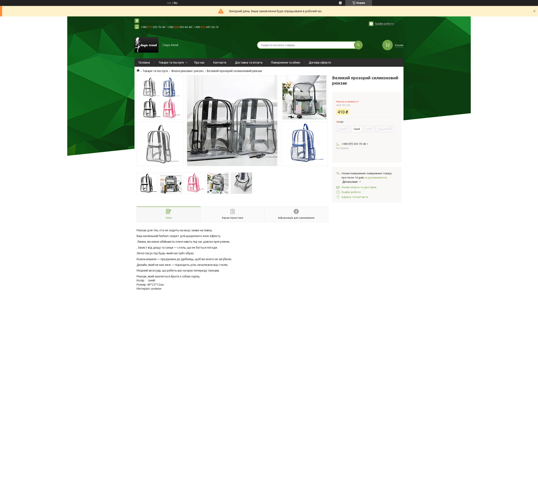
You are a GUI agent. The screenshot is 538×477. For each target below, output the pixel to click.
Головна (144, 62)
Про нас (199, 62)
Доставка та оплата (248, 62)
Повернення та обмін (285, 62)
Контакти (219, 62)
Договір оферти (320, 62)
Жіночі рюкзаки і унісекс (187, 71)
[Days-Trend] (146, 44)
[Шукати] (358, 45)
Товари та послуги (171, 62)
